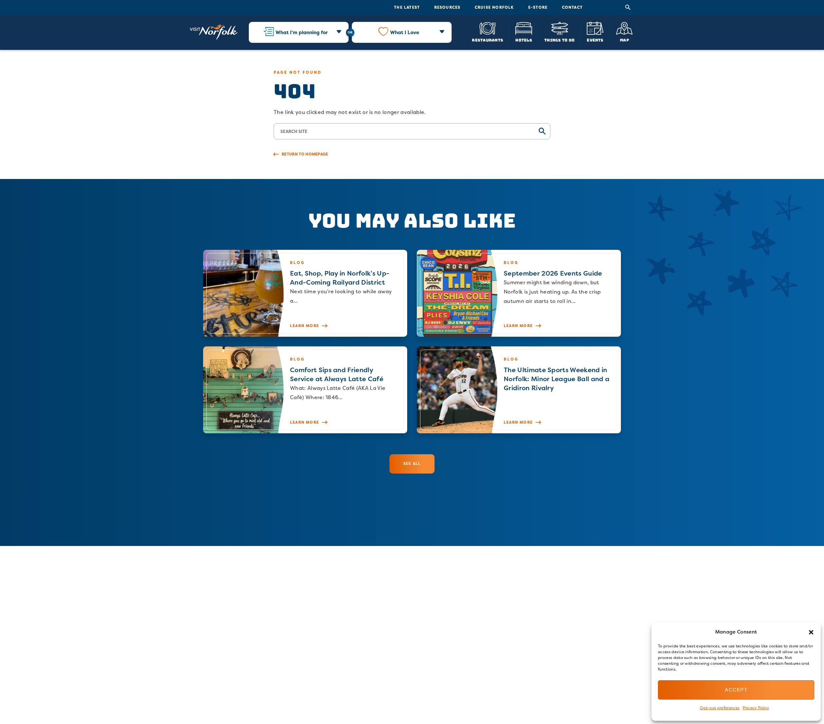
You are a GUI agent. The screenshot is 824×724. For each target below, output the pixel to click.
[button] (811, 632)
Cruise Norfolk (494, 7)
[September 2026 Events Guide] (519, 293)
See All (412, 463)
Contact (572, 7)
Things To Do (559, 39)
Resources (447, 7)
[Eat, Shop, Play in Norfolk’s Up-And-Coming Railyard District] (305, 293)
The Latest (407, 7)
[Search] (628, 7)
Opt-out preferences (719, 707)
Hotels (523, 39)
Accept (736, 689)
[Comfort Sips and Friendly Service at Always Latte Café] (305, 389)
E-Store (538, 7)
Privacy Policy (756, 707)
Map (624, 39)
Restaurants (487, 39)
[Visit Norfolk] (214, 32)
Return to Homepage (305, 154)
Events (595, 39)
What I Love (404, 32)
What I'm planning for (302, 32)
